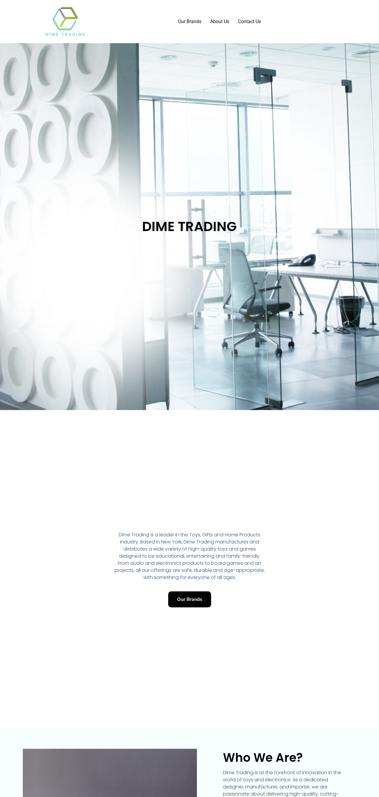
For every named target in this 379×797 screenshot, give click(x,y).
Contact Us (249, 21)
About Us (219, 21)
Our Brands (189, 21)
